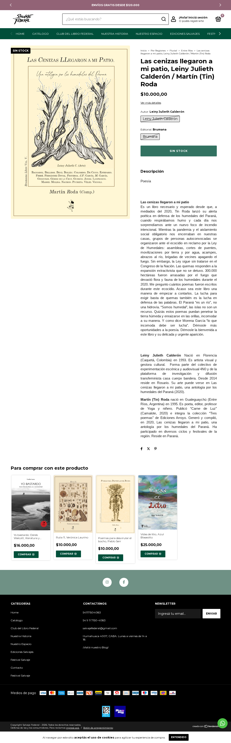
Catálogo (40, 33)
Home (20, 33)
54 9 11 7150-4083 (94, 620)
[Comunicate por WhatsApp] (222, 723)
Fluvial (173, 50)
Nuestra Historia (114, 33)
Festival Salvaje (20, 659)
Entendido (178, 737)
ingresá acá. (72, 727)
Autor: (162, 111)
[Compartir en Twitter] (148, 449)
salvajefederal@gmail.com (100, 628)
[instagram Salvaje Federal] (107, 582)
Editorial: (153, 129)
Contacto (17, 667)
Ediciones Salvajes (185, 33)
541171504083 (92, 612)
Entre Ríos (187, 50)
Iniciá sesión (198, 17)
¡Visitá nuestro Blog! (96, 647)
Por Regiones (158, 50)
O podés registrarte (191, 21)
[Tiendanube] (206, 727)
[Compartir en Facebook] (142, 449)
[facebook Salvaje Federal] (123, 582)
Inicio (144, 50)
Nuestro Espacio (149, 33)
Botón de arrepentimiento (98, 727)
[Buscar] (163, 19)
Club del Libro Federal (75, 33)
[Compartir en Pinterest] (155, 449)
